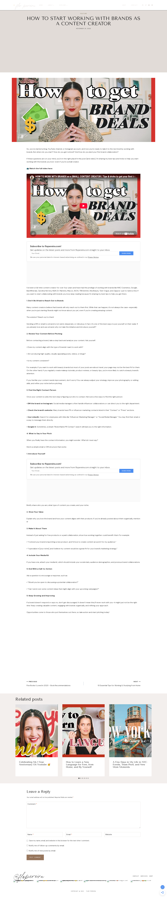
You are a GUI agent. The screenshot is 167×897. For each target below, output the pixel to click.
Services (144, 876)
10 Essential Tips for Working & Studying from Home (119, 684)
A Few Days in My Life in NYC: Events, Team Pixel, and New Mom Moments (130, 764)
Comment (32, 804)
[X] (146, 5)
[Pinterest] (152, 5)
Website (108, 834)
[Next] (148, 740)
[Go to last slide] (19, 740)
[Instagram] (142, 5)
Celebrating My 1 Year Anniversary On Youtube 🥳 (34, 763)
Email (69, 834)
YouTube (83, 13)
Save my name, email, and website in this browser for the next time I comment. (59, 841)
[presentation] (36, 730)
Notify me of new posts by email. (42, 851)
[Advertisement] (83, 56)
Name (30, 834)
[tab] (79, 778)
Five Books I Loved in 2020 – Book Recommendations (48, 684)
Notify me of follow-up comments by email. (46, 845)
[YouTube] (149, 5)
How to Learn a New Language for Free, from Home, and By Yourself (79, 764)
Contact (134, 5)
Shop (124, 5)
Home (41, 5)
